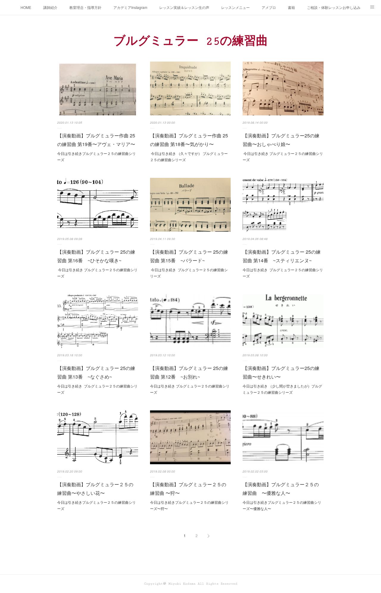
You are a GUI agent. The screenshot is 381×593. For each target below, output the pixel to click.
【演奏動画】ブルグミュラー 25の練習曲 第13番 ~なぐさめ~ (96, 372)
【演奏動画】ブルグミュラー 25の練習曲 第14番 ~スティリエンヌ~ (282, 256)
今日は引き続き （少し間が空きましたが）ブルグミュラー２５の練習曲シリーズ (282, 389)
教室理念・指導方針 (85, 7)
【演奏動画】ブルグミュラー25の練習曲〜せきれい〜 (281, 372)
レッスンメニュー (235, 7)
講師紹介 (50, 7)
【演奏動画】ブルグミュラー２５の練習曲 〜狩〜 (188, 488)
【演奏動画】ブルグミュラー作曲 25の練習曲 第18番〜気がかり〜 (189, 140)
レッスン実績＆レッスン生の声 (184, 7)
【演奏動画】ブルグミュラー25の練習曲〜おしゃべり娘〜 (281, 140)
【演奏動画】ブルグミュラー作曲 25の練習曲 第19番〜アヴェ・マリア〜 (96, 140)
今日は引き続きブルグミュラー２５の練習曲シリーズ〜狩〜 (189, 505)
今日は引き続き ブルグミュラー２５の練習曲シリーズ (283, 156)
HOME (26, 7)
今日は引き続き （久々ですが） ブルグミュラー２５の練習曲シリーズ (189, 156)
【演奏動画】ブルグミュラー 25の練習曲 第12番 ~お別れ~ (189, 372)
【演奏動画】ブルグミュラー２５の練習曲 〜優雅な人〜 (281, 488)
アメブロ (269, 7)
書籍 (291, 7)
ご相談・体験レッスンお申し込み (333, 7)
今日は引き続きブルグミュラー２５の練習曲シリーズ (96, 156)
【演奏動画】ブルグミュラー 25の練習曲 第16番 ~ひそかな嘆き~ (96, 256)
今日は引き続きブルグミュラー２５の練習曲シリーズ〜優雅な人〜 (282, 505)
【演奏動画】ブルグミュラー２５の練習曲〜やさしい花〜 (95, 488)
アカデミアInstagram (130, 7)
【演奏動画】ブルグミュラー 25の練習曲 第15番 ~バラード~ (189, 256)
